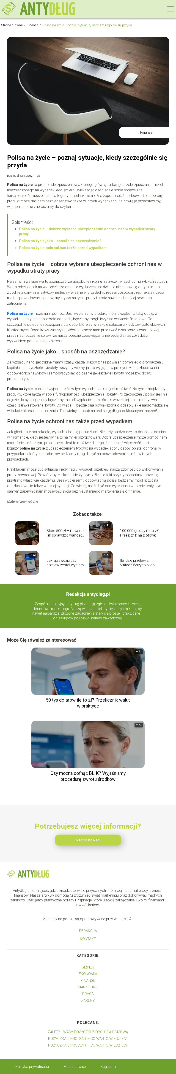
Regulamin (108, 1066)
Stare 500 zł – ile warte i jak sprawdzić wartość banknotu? (66, 533)
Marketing (88, 987)
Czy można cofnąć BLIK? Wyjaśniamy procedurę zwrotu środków (88, 776)
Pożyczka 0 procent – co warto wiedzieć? (88, 1038)
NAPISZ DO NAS (87, 840)
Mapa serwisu (74, 1066)
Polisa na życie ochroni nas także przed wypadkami (63, 248)
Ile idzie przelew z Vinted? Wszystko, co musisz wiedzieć (137, 563)
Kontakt (88, 939)
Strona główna (12, 25)
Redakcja (88, 931)
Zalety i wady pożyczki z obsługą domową (88, 1032)
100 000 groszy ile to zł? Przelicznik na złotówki (140, 533)
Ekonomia (88, 974)
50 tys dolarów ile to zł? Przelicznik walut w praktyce (88, 703)
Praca (88, 994)
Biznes (88, 967)
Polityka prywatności (32, 1066)
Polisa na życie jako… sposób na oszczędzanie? (60, 241)
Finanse (33, 25)
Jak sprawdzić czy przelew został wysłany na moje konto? (65, 563)
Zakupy (88, 1000)
